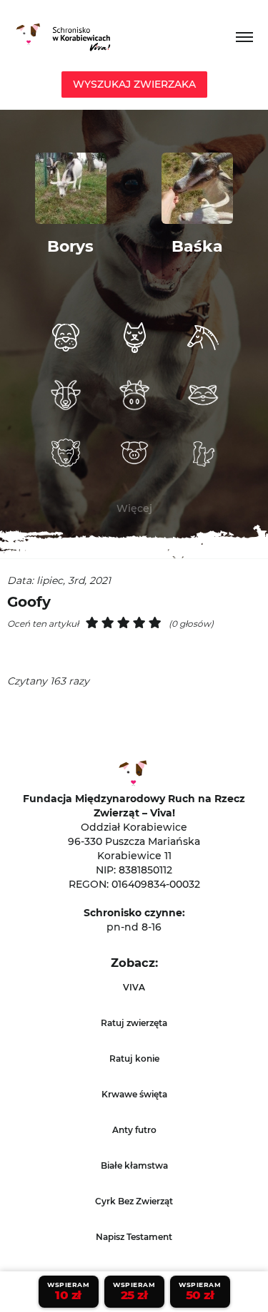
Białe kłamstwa (134, 1165)
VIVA (134, 987)
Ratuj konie (134, 1058)
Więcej (134, 508)
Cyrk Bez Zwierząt (134, 1201)
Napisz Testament (134, 1236)
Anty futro (134, 1129)
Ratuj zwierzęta (134, 1023)
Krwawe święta (134, 1094)
